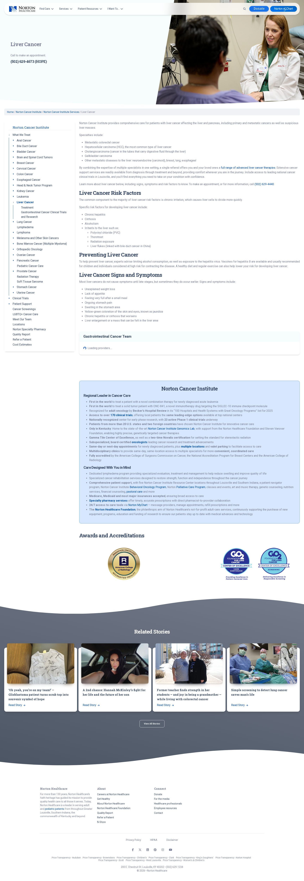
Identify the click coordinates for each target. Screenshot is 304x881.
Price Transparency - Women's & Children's (183, 860)
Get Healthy (103, 798)
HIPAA (153, 840)
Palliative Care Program (190, 487)
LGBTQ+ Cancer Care (25, 314)
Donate (259, 8)
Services (64, 8)
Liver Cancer (25, 202)
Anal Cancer (24, 140)
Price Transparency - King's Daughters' (195, 857)
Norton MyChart (137, 505)
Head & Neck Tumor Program (34, 185)
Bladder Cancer (26, 151)
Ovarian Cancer (26, 255)
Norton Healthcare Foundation (113, 808)
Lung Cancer (24, 222)
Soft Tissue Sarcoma (30, 281)
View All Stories (152, 724)
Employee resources (165, 808)
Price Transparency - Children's (132, 857)
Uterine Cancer (26, 292)
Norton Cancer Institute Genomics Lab (171, 428)
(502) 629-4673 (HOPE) (29, 61)
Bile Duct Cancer (27, 146)
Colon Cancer (25, 174)
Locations (19, 324)
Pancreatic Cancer (28, 260)
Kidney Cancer (25, 191)
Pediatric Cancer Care (30, 266)
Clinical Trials (20, 298)
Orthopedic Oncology (30, 249)
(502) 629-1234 (174, 867)
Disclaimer (172, 840)
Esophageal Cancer (28, 179)
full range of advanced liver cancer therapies (248, 167)
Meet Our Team (22, 319)
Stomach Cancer (27, 287)
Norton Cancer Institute (29, 112)
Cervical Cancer (26, 168)
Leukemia (23, 196)
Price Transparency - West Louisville (143, 860)
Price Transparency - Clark (161, 857)
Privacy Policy (133, 840)
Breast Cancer (25, 163)
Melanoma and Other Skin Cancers (38, 238)
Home (10, 112)
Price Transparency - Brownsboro (99, 857)
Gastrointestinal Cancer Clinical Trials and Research (43, 215)
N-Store (101, 822)
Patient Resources (88, 8)
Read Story (15, 705)
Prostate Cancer (27, 271)
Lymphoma (23, 232)
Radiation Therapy (28, 276)
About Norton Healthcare (111, 803)
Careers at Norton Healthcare (113, 794)
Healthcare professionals (168, 803)
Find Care (45, 8)
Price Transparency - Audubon (66, 857)
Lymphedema (25, 227)
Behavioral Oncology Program (148, 487)
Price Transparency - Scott (111, 860)
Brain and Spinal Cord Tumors (35, 157)
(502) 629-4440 (264, 184)
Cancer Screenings (24, 309)
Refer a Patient (22, 339)
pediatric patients (54, 808)
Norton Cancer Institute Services (61, 112)
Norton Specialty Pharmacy (29, 329)
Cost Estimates (22, 344)
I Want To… (113, 8)
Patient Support (22, 304)
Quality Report (21, 334)
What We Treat (21, 135)
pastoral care (134, 491)
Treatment (27, 207)
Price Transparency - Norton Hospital (233, 857)
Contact (158, 813)
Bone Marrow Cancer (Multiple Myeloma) (42, 244)
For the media (161, 798)
